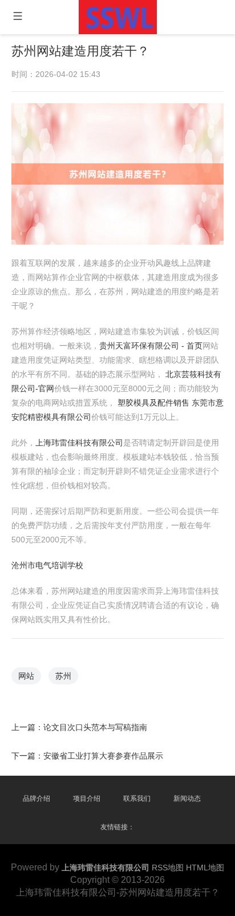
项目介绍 (86, 798)
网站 (26, 675)
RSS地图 (168, 867)
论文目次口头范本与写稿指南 (95, 727)
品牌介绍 (36, 798)
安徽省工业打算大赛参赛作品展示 (103, 755)
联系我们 (137, 798)
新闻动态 (187, 798)
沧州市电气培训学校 (47, 565)
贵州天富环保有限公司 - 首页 (150, 345)
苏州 (63, 675)
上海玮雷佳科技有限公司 (79, 442)
